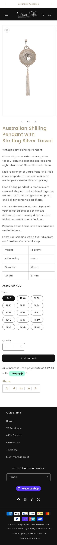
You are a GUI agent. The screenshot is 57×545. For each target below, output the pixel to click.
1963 (37, 326)
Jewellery (11, 449)
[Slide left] (21, 121)
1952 (8, 305)
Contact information (30, 538)
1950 (37, 298)
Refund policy (44, 528)
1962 (23, 326)
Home (9, 421)
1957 (37, 312)
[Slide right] (35, 121)
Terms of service (38, 533)
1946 (9, 298)
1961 (8, 326)
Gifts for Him (14, 435)
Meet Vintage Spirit (17, 457)
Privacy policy (20, 533)
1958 (8, 319)
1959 (23, 319)
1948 (23, 298)
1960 (37, 319)
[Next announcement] (51, 4)
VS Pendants (13, 428)
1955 (8, 312)
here (17, 230)
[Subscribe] (47, 477)
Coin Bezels (13, 442)
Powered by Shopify (25, 528)
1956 (23, 312)
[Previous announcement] (5, 4)
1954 (37, 305)
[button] (6, 14)
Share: (6, 381)
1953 (22, 305)
